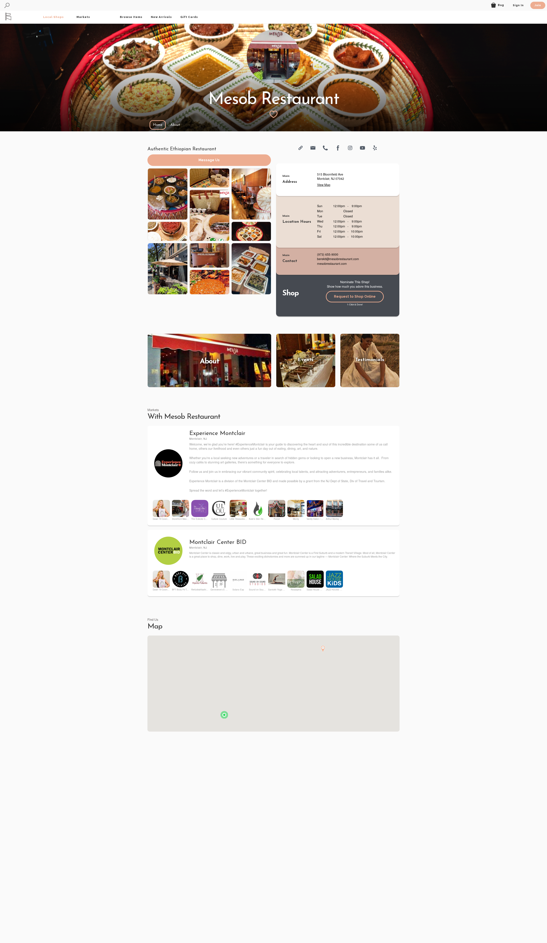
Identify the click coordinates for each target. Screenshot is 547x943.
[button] (7, 5)
